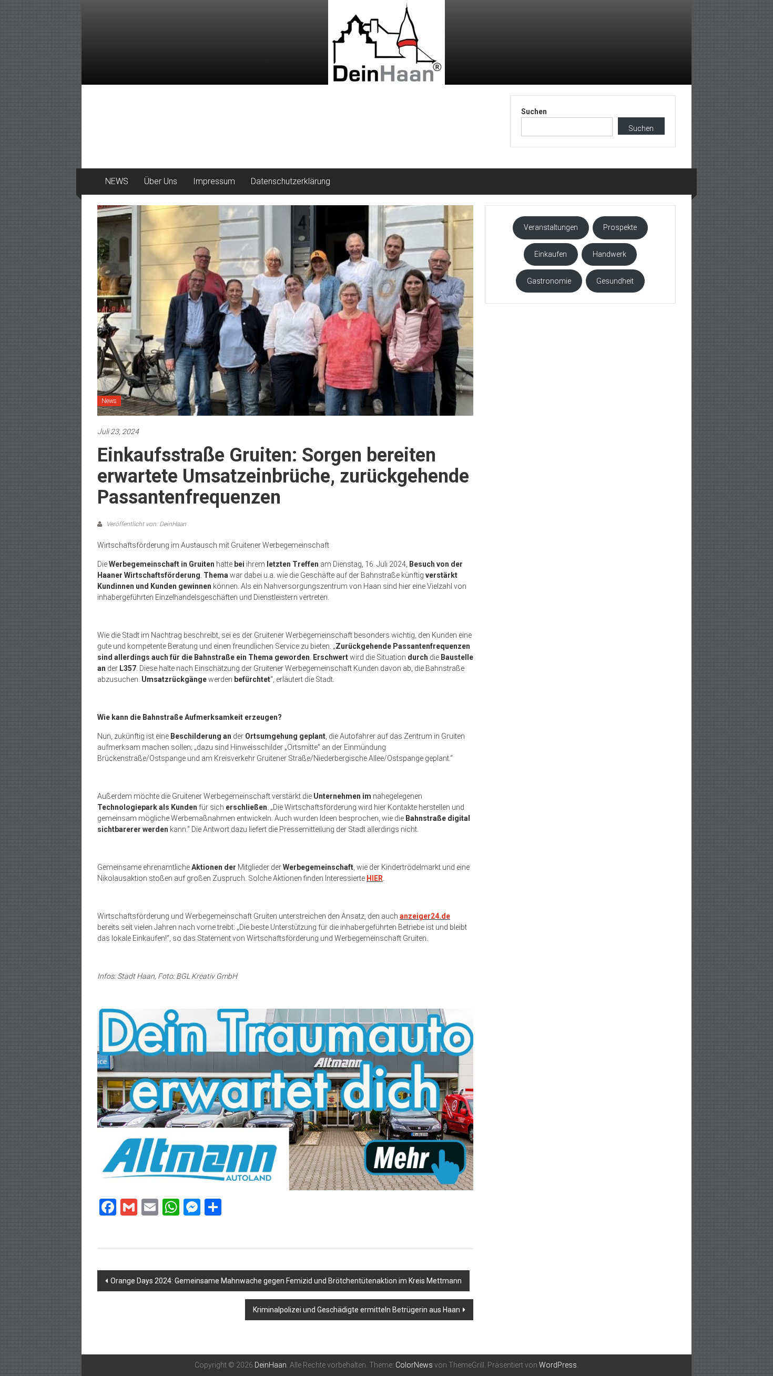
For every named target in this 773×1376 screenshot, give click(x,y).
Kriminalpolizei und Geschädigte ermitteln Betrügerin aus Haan (356, 1309)
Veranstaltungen (551, 227)
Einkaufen (550, 254)
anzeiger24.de (425, 916)
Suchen (534, 111)
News (109, 401)
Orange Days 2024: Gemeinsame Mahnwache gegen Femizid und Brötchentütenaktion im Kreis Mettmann (286, 1281)
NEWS (116, 181)
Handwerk (609, 254)
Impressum (214, 181)
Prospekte (620, 227)
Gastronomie (549, 281)
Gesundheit (615, 281)
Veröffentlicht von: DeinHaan (145, 524)
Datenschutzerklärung (290, 181)
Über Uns (160, 181)
